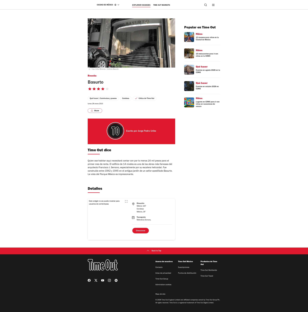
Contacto (159, 267)
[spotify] (116, 280)
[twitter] (95, 280)
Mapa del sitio (160, 294)
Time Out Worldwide (209, 270)
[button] (126, 201)
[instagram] (109, 280)
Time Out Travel (207, 276)
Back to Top (156, 251)
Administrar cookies (163, 285)
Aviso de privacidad (163, 273)
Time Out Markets (161, 5)
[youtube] (102, 280)
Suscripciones (183, 267)
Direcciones (140, 231)
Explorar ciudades (141, 5)
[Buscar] (205, 4)
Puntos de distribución (187, 273)
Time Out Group (161, 279)
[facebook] (89, 280)
